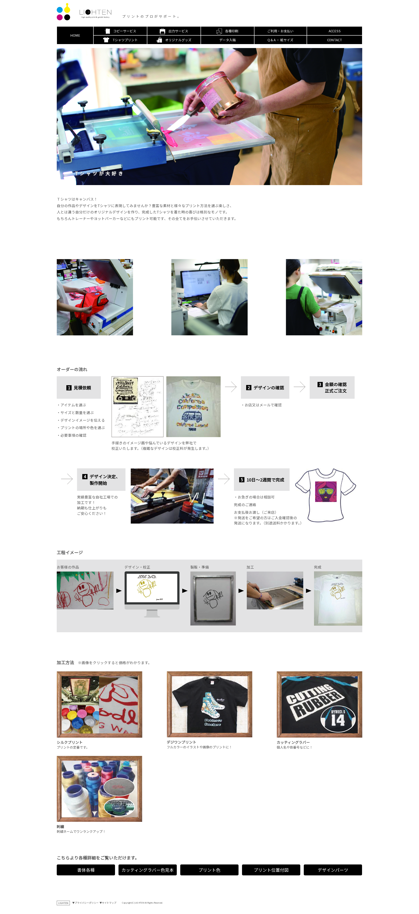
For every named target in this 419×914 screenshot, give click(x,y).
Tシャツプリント (125, 40)
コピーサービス (124, 31)
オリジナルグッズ (178, 40)
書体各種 (86, 870)
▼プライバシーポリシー (85, 902)
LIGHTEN (63, 903)
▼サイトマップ (108, 902)
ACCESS (335, 31)
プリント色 (209, 870)
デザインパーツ (333, 870)
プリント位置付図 (271, 870)
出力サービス (178, 31)
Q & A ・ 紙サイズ (280, 40)
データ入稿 (227, 40)
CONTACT (334, 40)
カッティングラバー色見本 (148, 870)
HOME (75, 35)
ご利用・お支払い (280, 31)
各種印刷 (231, 31)
